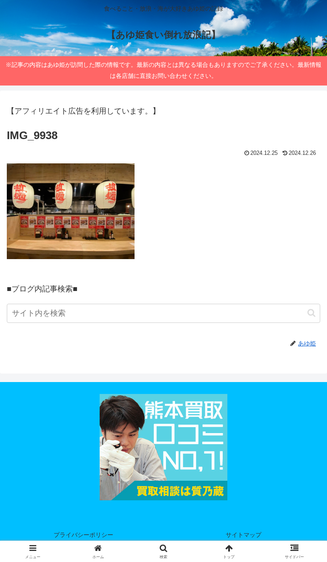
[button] (311, 313)
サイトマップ (243, 534)
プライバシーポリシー (83, 534)
